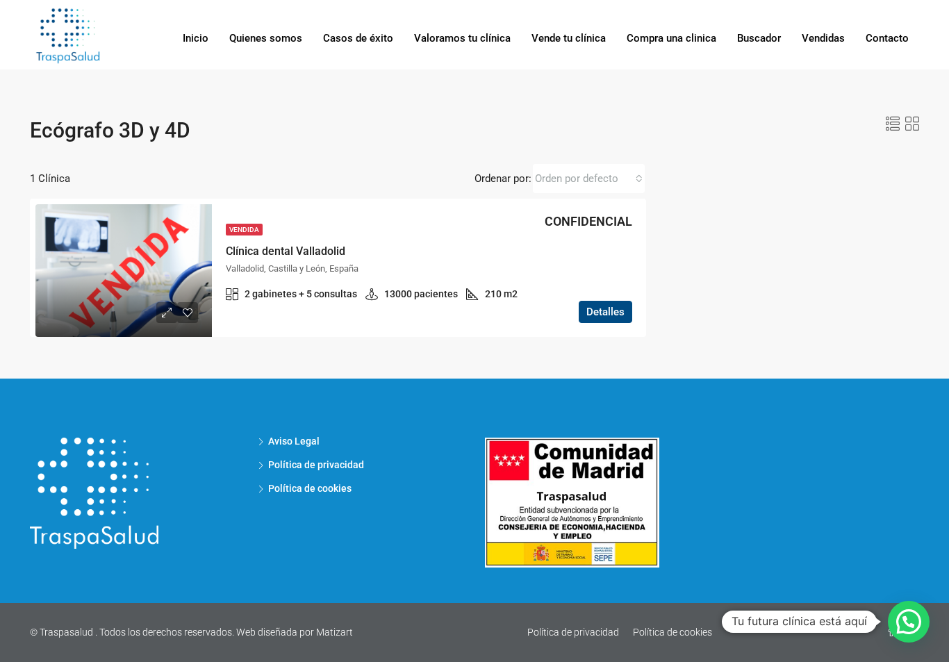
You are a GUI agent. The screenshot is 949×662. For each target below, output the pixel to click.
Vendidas (823, 38)
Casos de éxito (358, 38)
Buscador (759, 38)
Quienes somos (265, 38)
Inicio (195, 38)
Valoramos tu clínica (462, 38)
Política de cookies (310, 488)
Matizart (334, 632)
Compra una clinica (671, 38)
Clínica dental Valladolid (285, 251)
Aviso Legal (294, 441)
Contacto (887, 38)
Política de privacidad (316, 464)
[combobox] (589, 178)
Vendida (244, 229)
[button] (909, 622)
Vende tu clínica (568, 38)
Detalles (605, 312)
